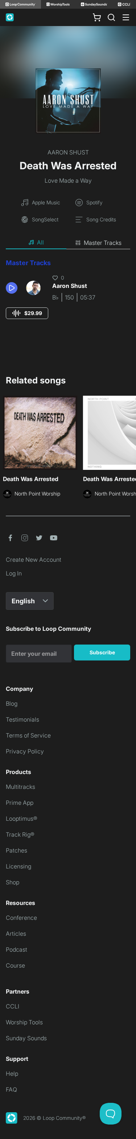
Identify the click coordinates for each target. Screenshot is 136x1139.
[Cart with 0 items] (96, 17)
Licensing (18, 866)
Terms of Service (28, 735)
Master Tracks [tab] (102, 242)
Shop (12, 882)
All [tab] (40, 242)
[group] (27, 313)
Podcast (16, 949)
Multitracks (20, 786)
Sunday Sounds (26, 1038)
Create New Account (33, 559)
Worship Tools (24, 1022)
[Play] (11, 288)
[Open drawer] (125, 17)
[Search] (111, 17)
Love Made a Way (68, 180)
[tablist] (68, 242)
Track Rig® (20, 834)
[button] (13, 288)
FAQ (11, 1089)
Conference (21, 917)
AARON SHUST (68, 152)
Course (15, 965)
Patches (16, 850)
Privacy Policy (25, 751)
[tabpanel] (68, 295)
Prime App (19, 802)
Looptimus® (21, 818)
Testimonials (22, 719)
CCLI (12, 1006)
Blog (11, 703)
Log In (14, 573)
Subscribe (102, 652)
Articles (16, 933)
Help (12, 1073)
